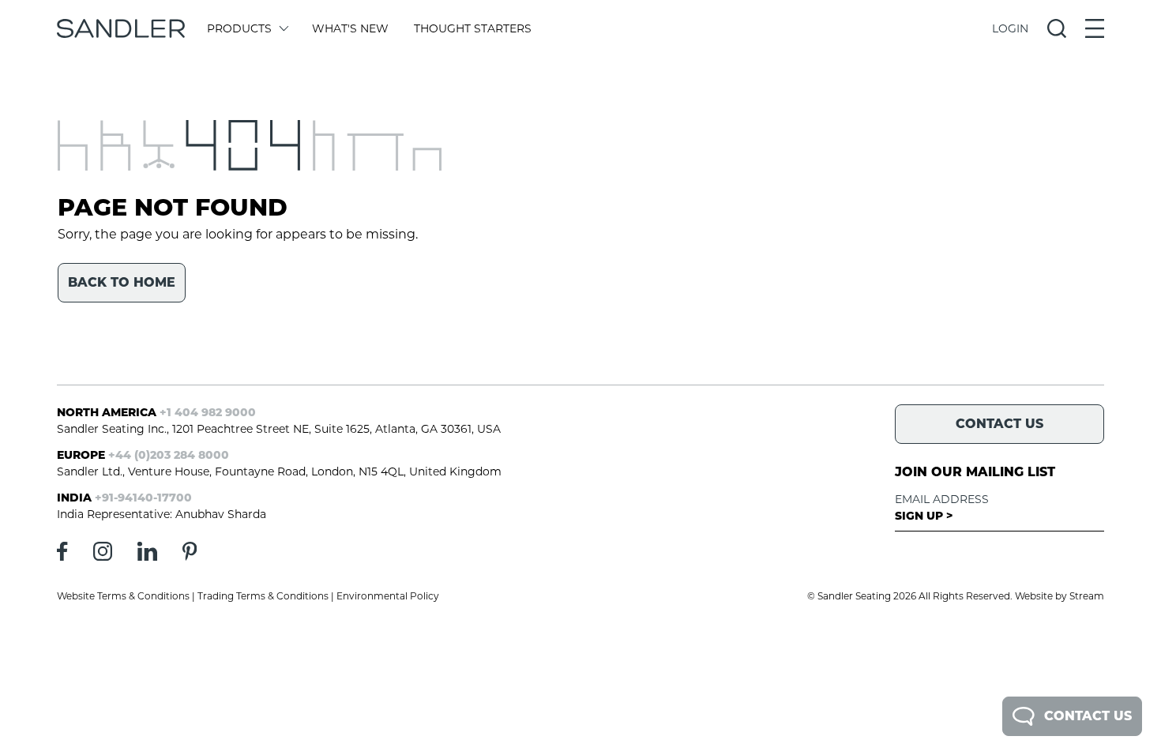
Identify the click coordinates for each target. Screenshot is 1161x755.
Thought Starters (473, 28)
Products (239, 28)
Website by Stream (1059, 596)
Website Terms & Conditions (123, 596)
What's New (350, 28)
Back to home (121, 282)
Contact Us (1088, 715)
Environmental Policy (387, 596)
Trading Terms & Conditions (263, 596)
